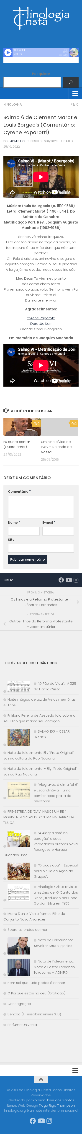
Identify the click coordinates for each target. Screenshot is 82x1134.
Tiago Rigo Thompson (57, 1105)
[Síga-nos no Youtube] (68, 580)
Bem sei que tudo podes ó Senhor (36, 982)
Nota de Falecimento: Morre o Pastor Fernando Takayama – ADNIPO (54, 967)
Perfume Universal (23, 1024)
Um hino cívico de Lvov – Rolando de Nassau (56, 446)
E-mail (48, 522)
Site (11, 539)
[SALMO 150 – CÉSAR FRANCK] (16, 738)
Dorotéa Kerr (41, 323)
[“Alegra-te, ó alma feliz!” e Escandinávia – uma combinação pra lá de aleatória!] (16, 791)
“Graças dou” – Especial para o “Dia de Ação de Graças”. (56, 871)
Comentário (19, 491)
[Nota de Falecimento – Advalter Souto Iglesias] (16, 946)
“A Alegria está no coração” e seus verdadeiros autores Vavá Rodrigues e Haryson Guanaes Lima (40, 843)
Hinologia (12, 104)
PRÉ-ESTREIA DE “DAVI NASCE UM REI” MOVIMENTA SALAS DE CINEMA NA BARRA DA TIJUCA (38, 817)
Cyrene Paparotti (41, 318)
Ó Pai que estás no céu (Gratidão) (36, 993)
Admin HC (17, 141)
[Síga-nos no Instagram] (76, 580)
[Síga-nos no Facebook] (61, 580)
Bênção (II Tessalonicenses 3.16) (34, 1014)
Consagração (19, 1003)
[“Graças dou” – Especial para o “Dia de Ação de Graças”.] (16, 872)
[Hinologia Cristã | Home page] (41, 18)
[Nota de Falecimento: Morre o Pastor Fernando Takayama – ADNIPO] (16, 968)
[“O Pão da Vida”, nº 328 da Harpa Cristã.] (16, 687)
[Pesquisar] (71, 82)
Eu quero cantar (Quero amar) (16, 444)
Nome (14, 522)
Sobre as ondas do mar (27, 929)
